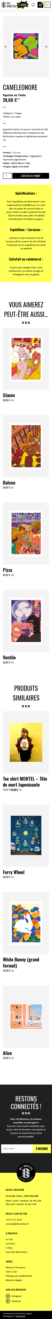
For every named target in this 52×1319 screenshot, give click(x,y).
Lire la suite (26, 884)
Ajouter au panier (30, 176)
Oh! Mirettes (8, 5)
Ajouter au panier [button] (26, 407)
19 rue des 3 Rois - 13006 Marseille (22, 1196)
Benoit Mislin (21, 1316)
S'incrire (42, 1148)
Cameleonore (20, 87)
